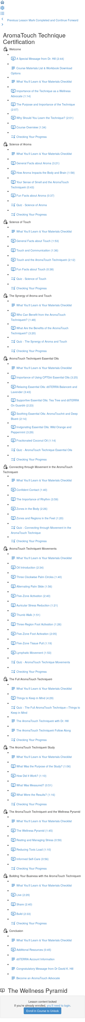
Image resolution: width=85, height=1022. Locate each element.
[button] (2, 4)
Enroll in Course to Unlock (42, 1011)
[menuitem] (2, 9)
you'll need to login (58, 1005)
